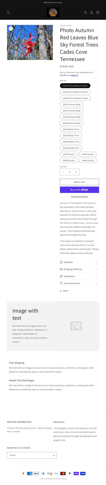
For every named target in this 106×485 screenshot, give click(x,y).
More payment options (79, 196)
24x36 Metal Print (71, 148)
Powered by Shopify (60, 479)
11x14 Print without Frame (75, 85)
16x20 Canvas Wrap (72, 110)
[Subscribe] (53, 455)
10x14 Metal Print (71, 129)
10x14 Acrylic (69, 154)
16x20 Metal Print (71, 135)
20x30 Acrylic (69, 160)
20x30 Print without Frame (75, 98)
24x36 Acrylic (88, 160)
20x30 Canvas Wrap (72, 117)
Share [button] (65, 290)
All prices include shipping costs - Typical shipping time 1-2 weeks (29, 430)
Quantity (63, 166)
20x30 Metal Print (71, 141)
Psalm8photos (48, 479)
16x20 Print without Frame (75, 92)
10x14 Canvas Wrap (71, 104)
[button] (8, 12)
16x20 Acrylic (88, 154)
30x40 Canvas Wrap (72, 123)
